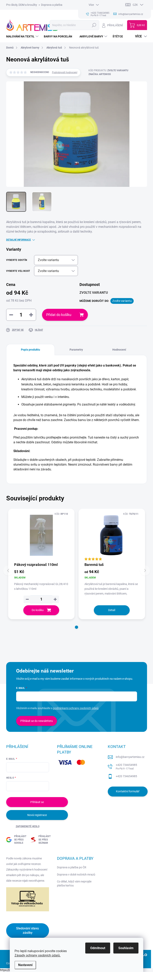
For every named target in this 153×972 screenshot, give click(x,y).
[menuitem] (22, 36)
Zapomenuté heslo (27, 826)
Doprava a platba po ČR (71, 867)
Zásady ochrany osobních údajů (37, 955)
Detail (111, 610)
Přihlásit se (37, 802)
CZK (135, 4)
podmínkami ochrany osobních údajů (76, 708)
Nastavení (25, 965)
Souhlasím (125, 948)
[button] (76, 627)
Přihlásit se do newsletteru (36, 720)
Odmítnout (97, 948)
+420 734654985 (126, 766)
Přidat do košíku (58, 315)
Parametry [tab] (76, 349)
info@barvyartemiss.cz (130, 756)
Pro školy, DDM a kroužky (21, 4)
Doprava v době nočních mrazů (76, 874)
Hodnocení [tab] (119, 349)
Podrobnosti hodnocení (64, 72)
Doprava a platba (51, 4)
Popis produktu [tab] (30, 349)
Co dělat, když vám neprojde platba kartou (74, 883)
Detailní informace (18, 239)
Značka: (99, 74)
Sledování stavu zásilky (27, 930)
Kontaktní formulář (127, 791)
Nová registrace (37, 815)
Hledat (94, 25)
